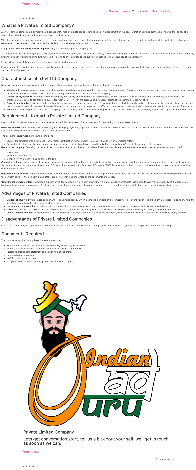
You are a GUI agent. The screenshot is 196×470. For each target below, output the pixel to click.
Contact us (166, 11)
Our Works (143, 11)
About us (113, 11)
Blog (154, 11)
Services (126, 11)
